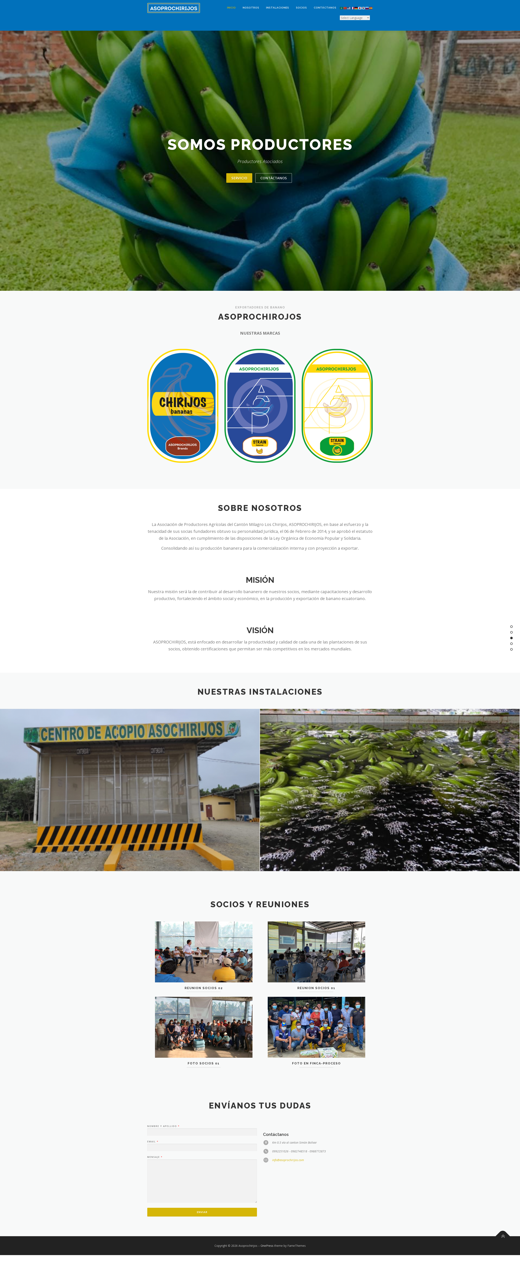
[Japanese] (360, 7)
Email (152, 1141)
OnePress (267, 1246)
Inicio (231, 7)
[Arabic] (341, 7)
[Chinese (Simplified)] (345, 7)
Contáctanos (325, 7)
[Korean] (363, 7)
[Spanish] (371, 7)
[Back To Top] (503, 1236)
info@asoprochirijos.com (288, 1160)
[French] (352, 7)
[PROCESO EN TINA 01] (390, 790)
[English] (349, 7)
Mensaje (154, 1157)
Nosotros (251, 7)
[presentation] (7, 791)
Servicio (239, 178)
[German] (356, 7)
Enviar (202, 1212)
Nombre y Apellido (163, 1126)
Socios (301, 7)
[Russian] (367, 7)
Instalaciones (277, 7)
